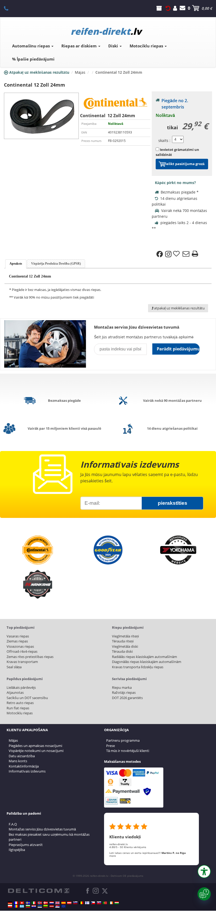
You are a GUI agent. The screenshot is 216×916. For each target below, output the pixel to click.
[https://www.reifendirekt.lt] (45, 906)
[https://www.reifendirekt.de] (10, 903)
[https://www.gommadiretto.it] (34, 903)
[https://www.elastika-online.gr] (22, 906)
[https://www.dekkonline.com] (40, 903)
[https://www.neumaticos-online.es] (63, 903)
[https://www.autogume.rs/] (57, 906)
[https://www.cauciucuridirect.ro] (16, 906)
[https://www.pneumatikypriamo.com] (99, 903)
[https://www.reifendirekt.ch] (22, 903)
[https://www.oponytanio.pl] (10, 906)
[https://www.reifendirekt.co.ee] (40, 906)
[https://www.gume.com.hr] (34, 906)
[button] (204, 871)
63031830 (9, 8)
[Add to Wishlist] (177, 254)
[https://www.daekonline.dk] (45, 903)
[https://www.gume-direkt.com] (75, 903)
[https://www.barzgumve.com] (28, 906)
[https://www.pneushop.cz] (93, 903)
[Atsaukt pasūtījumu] (168, 8)
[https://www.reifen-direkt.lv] (52, 906)
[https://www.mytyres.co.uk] (57, 903)
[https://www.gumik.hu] (117, 903)
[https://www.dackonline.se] (28, 903)
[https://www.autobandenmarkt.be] (81, 903)
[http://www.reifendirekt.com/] (63, 906)
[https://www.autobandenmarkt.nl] (52, 903)
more (112, 856)
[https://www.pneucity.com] (105, 903)
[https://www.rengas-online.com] (87, 903)
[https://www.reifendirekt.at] (69, 903)
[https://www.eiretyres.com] (111, 903)
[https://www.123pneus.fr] (16, 903)
